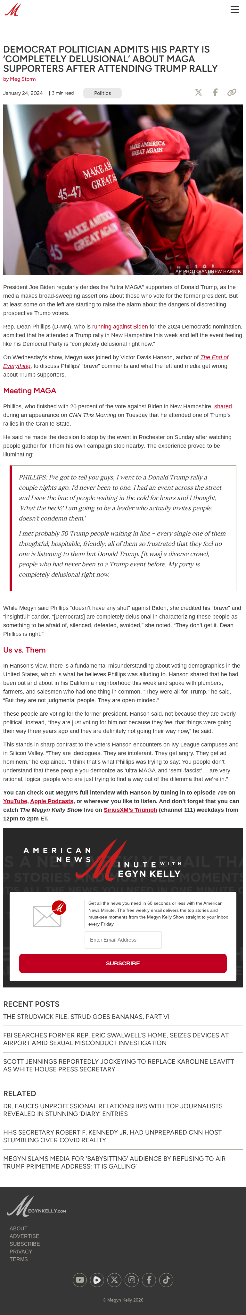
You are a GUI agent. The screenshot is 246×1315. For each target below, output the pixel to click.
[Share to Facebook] (215, 92)
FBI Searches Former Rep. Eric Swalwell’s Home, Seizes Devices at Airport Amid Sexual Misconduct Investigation (116, 1039)
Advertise (24, 1236)
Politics (102, 93)
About (19, 1228)
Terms (19, 1259)
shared (223, 406)
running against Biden (120, 326)
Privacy (21, 1251)
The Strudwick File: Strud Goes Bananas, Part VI (86, 1016)
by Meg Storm (19, 79)
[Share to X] (198, 92)
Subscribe (25, 1244)
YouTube (15, 801)
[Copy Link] (232, 92)
